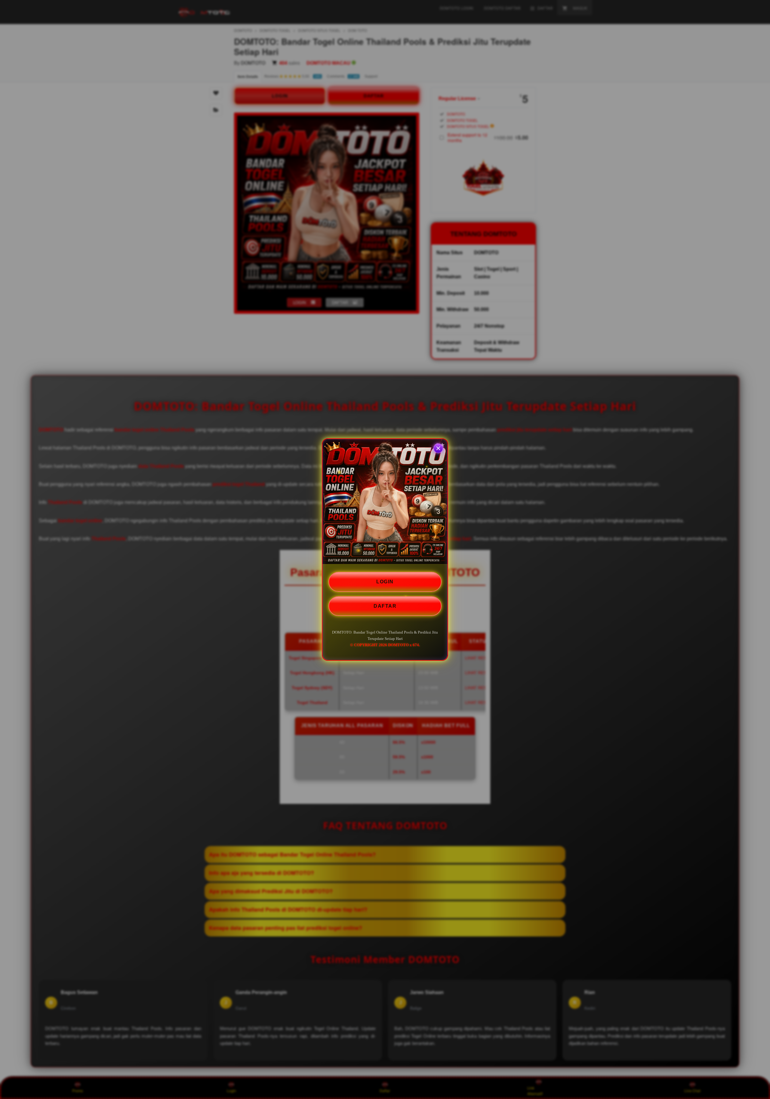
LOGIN (385, 581)
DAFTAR (385, 605)
